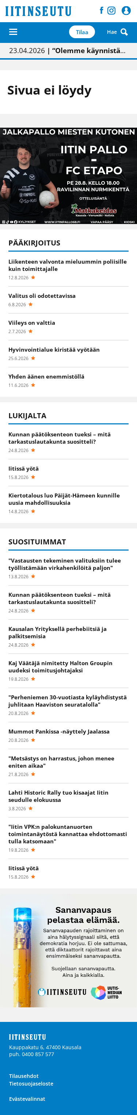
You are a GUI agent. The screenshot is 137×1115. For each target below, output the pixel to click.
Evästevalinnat (27, 1098)
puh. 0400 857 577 (31, 1054)
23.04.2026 (68, 50)
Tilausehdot (24, 1075)
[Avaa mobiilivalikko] (13, 31)
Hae (112, 31)
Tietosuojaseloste (31, 1083)
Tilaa (82, 32)
